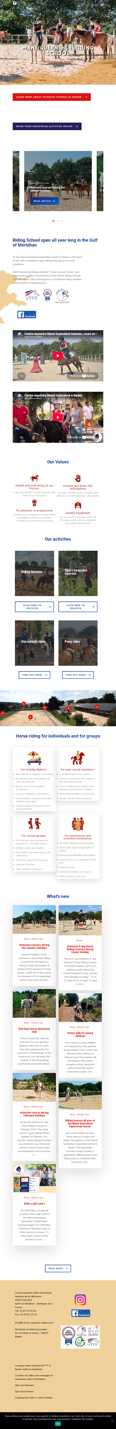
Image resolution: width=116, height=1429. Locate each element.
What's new (37, 939)
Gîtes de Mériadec (24, 1385)
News (27, 939)
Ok (58, 1423)
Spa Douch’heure (24, 1391)
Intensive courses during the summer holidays (47, 189)
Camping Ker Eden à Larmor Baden (34, 1397)
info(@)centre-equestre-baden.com (34, 1322)
